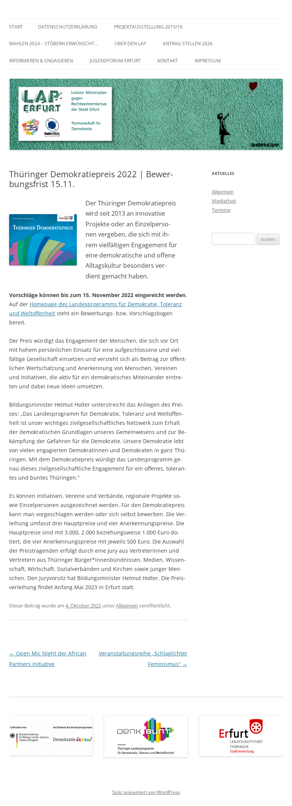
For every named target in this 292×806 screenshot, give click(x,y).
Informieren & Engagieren (41, 60)
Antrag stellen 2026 (188, 43)
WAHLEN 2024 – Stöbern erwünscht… (53, 43)
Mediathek (224, 200)
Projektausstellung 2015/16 (148, 27)
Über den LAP (130, 43)
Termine (221, 210)
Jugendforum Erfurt (115, 60)
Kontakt (167, 60)
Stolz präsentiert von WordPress (146, 792)
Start (16, 27)
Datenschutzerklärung (67, 27)
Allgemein (127, 605)
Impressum (208, 60)
